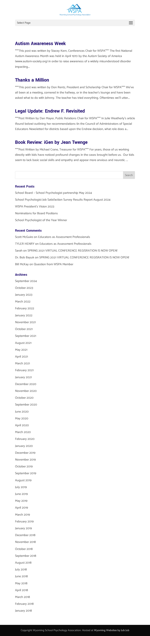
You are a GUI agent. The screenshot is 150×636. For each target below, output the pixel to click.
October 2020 (24, 397)
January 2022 (23, 315)
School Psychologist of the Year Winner (41, 220)
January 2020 (24, 446)
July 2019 (21, 487)
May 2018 (21, 583)
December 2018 (25, 535)
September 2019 (25, 473)
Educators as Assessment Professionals (64, 237)
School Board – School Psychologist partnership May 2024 (53, 193)
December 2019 (25, 452)
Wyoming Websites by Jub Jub (111, 630)
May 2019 (21, 500)
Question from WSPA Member (53, 264)
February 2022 (24, 308)
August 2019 (23, 480)
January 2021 (23, 377)
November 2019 (25, 459)
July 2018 (21, 569)
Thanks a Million (32, 80)
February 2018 (24, 604)
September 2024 (26, 281)
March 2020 (23, 432)
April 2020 (22, 425)
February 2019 (24, 521)
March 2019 (22, 514)
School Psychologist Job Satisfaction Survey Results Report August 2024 (63, 199)
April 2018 (21, 590)
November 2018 (25, 542)
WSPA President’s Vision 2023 (34, 206)
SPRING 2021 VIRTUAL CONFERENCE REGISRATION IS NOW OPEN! (72, 250)
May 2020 (21, 418)
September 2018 (25, 556)
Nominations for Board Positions (36, 213)
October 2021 (24, 329)
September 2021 (25, 336)
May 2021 (21, 349)
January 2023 (23, 294)
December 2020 (25, 384)
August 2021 (23, 343)
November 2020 (26, 391)
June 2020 (22, 411)
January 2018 (23, 610)
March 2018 (22, 597)
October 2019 (24, 466)
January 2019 (23, 528)
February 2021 (24, 370)
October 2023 (24, 288)
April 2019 (21, 507)
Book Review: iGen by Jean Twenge (51, 142)
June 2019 (21, 494)
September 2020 (26, 404)
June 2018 (21, 576)
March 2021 (22, 363)
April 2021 (21, 356)
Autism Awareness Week (40, 43)
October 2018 (24, 549)
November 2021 (25, 322)
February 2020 (25, 439)
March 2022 (22, 301)
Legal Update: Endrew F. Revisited (50, 111)
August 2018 (23, 562)
